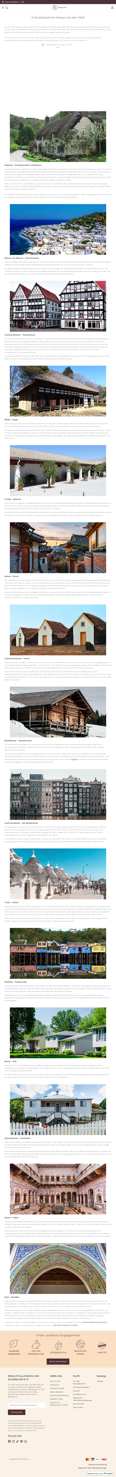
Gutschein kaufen (57, 1388)
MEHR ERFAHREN (58, 1362)
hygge (74, 759)
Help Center (78, 1407)
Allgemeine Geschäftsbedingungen (92, 1468)
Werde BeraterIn (57, 1392)
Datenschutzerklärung (59, 1395)
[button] (2, 8)
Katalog (100, 1381)
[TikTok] (17, 1442)
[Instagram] (13, 1442)
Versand (76, 1391)
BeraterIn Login (56, 1399)
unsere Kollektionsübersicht (94, 1322)
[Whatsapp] (25, 1442)
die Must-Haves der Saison (66, 1325)
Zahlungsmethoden (81, 1387)
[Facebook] (9, 1442)
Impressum (54, 1385)
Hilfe (22, 2)
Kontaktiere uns (79, 1394)
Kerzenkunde (78, 1404)
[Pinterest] (21, 1442)
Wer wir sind (55, 1381)
